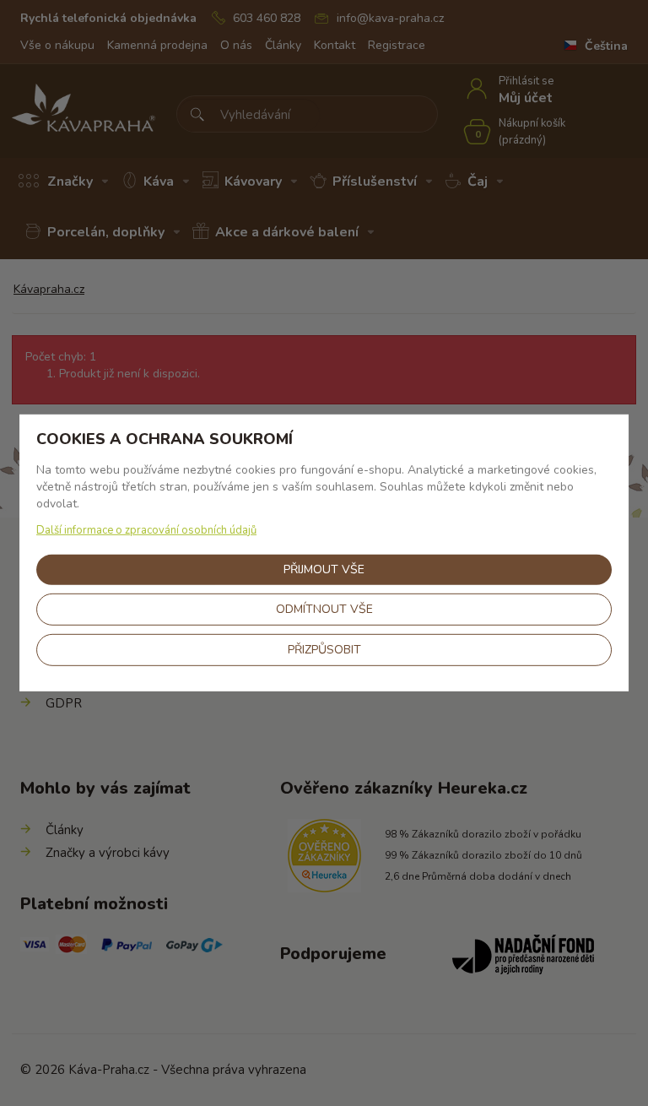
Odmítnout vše (324, 609)
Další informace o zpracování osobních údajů (146, 530)
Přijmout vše (324, 569)
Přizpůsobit (324, 650)
